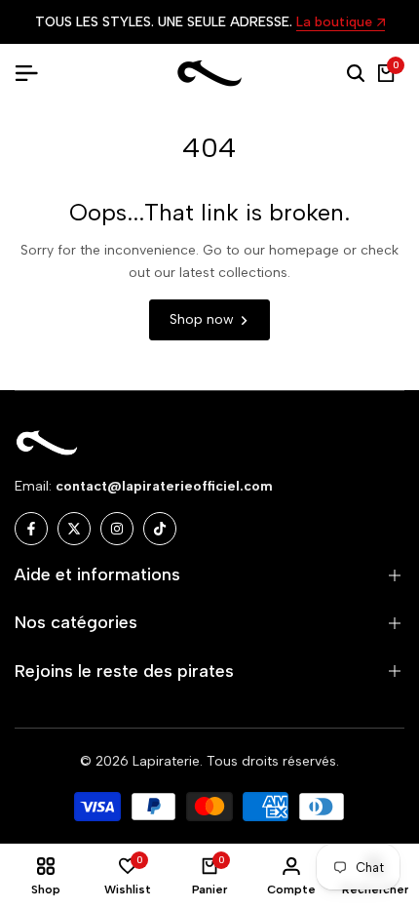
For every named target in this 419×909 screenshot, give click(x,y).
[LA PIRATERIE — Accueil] (209, 74)
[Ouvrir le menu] (34, 73)
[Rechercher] (355, 73)
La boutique (334, 23)
